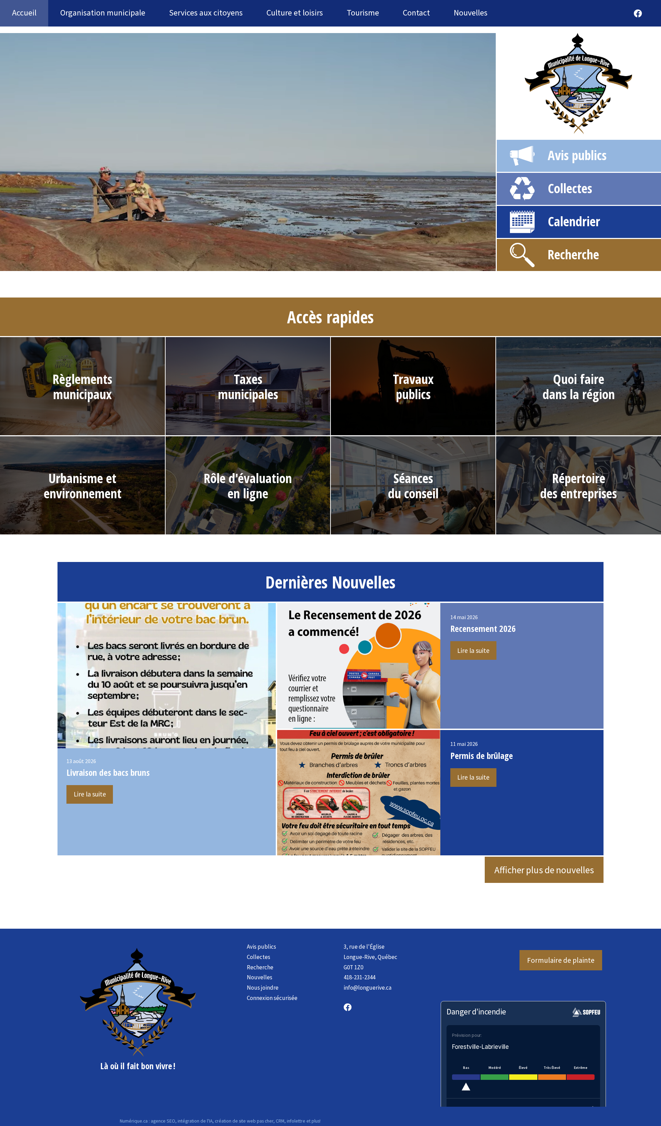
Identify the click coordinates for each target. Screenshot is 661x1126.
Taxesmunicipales (248, 386)
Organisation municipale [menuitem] (102, 12)
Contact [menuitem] (416, 12)
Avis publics (577, 155)
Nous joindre (263, 987)
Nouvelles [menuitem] (470, 12)
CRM (280, 1121)
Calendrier (574, 221)
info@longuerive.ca (367, 987)
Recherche (573, 254)
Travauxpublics (413, 386)
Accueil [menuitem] (24, 12)
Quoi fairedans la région (579, 386)
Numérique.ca (134, 1121)
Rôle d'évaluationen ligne (248, 485)
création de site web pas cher (244, 1121)
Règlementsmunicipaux (82, 386)
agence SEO (163, 1121)
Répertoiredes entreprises (578, 485)
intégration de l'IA (195, 1121)
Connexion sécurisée (272, 998)
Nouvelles (259, 977)
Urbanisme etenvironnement (83, 485)
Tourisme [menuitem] (363, 12)
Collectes (570, 188)
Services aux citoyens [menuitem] (206, 12)
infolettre (296, 1121)
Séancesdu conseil (413, 485)
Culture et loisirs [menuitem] (294, 12)
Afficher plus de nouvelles (544, 870)
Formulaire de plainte (561, 960)
